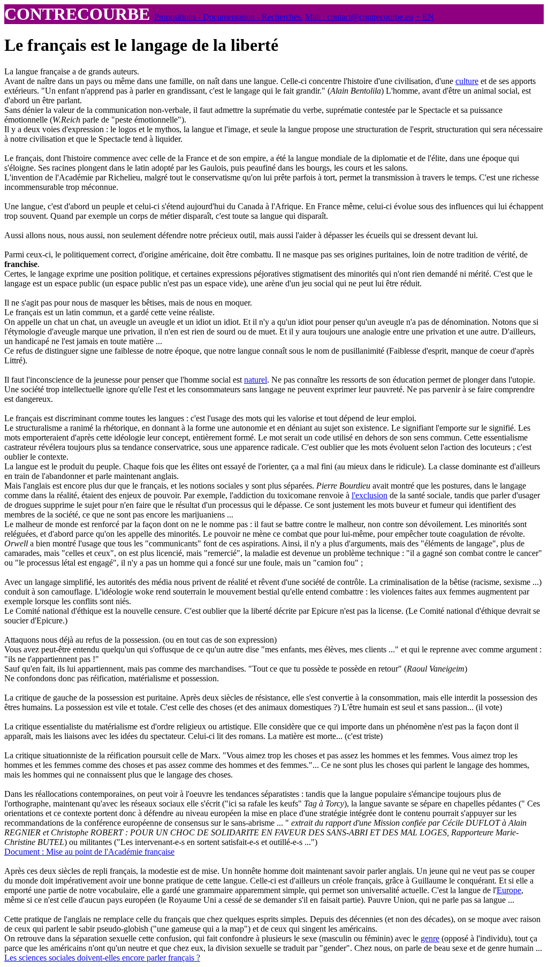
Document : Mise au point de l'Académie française (89, 851)
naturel (255, 379)
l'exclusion (369, 495)
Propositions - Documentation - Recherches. (228, 16)
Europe (509, 890)
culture (466, 81)
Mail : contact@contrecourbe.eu (359, 16)
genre (430, 938)
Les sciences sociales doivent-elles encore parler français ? (102, 957)
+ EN (424, 16)
